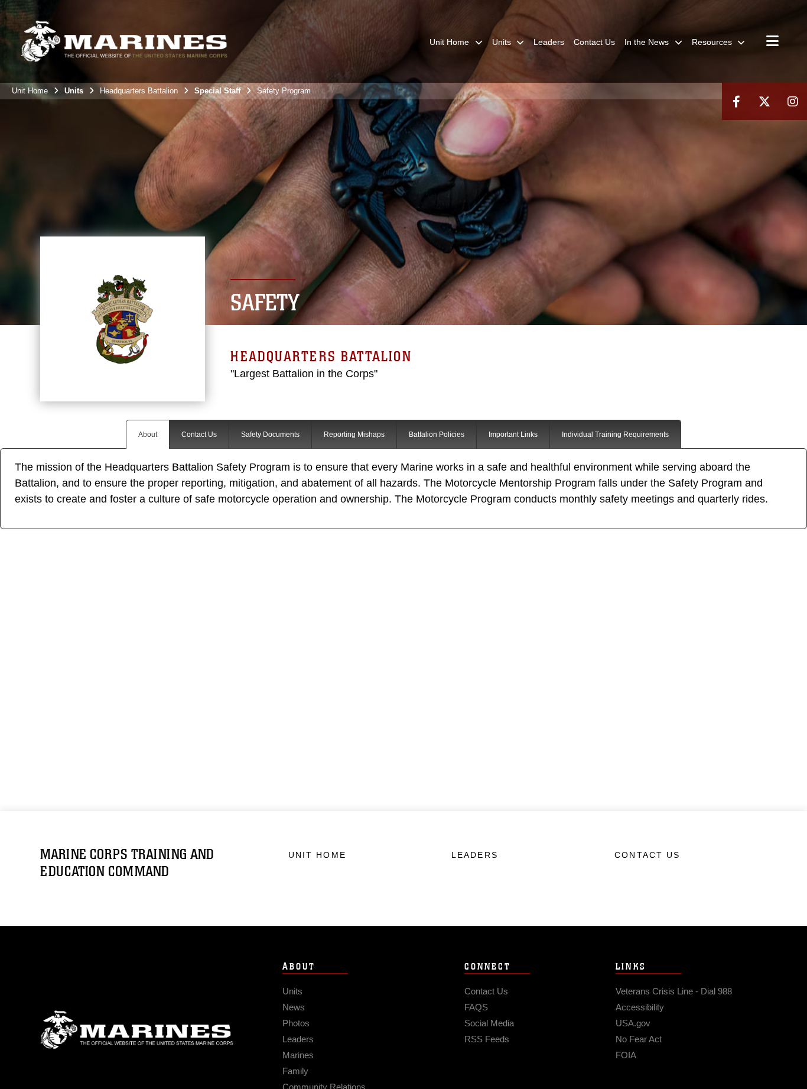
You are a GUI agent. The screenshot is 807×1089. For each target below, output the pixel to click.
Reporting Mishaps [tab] (354, 434)
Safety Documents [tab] (270, 434)
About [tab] (147, 434)
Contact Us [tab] (199, 434)
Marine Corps (137, 1029)
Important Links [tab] (513, 434)
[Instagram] (793, 101)
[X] (764, 101)
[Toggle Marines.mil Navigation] (772, 42)
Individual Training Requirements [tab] (615, 434)
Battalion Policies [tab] (436, 434)
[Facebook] (736, 101)
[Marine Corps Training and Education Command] (124, 41)
